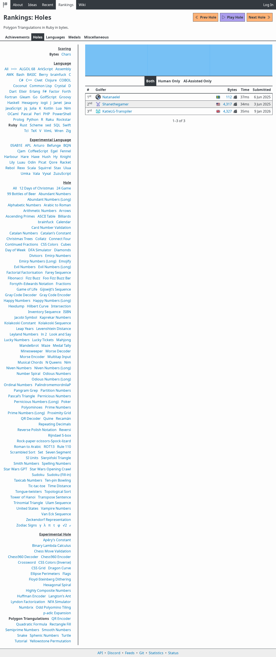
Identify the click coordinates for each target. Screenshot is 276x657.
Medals (74, 37)
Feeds (130, 653)
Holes (37, 37)
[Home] (5, 5)
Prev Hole (208, 17)
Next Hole (257, 17)
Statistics (156, 653)
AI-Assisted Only (197, 81)
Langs (55, 37)
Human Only (169, 81)
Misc (96, 37)
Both (150, 81)
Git (141, 653)
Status (173, 653)
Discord (114, 653)
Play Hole (235, 17)
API (100, 653)
